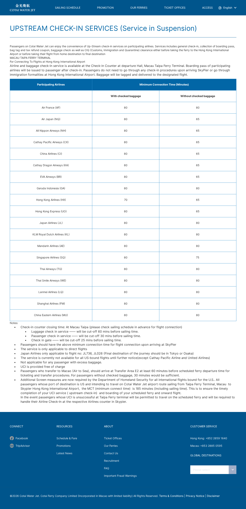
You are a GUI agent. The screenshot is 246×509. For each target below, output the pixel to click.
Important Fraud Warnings (120, 475)
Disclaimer (213, 495)
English (227, 7)
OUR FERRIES (138, 7)
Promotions (64, 445)
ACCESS (207, 7)
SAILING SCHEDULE (67, 7)
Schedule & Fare (67, 438)
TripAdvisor (23, 445)
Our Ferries (111, 445)
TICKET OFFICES (174, 7)
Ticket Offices (113, 438)
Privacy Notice (195, 495)
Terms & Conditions (171, 495)
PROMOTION (105, 7)
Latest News (64, 453)
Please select (201, 469)
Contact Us (111, 453)
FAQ (106, 468)
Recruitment (111, 460)
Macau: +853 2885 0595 (206, 445)
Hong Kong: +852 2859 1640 (208, 438)
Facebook (22, 438)
